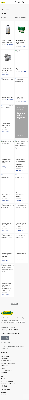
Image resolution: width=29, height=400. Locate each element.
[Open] (27, 2)
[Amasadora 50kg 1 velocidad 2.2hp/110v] (21, 212)
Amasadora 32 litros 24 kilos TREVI (6, 125)
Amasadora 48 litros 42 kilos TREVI (6, 224)
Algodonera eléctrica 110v (20, 98)
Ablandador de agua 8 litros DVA (7, 41)
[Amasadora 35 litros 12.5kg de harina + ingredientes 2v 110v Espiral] (21, 148)
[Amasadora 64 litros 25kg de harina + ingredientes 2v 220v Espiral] (7, 272)
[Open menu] (9, 2)
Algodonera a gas (7, 97)
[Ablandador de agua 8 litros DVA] (7, 29)
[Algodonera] (21, 58)
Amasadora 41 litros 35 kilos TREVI (6, 194)
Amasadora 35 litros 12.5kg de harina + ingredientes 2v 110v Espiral (20, 162)
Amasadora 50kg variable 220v (21, 254)
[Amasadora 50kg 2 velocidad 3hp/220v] (7, 242)
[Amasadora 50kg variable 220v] (21, 242)
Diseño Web (4, 348)
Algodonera (19, 69)
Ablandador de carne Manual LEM (20, 42)
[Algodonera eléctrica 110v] (21, 86)
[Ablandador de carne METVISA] (7, 58)
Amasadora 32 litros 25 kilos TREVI (6, 161)
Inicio (2, 9)
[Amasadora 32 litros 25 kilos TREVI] (7, 148)
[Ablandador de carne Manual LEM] (21, 29)
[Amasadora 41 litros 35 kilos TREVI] (7, 182)
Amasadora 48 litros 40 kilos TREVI (20, 194)
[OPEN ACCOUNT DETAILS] (19, 2)
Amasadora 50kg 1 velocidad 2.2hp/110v (21, 224)
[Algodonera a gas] (7, 86)
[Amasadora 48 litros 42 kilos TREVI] (7, 212)
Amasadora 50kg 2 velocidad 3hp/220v (7, 255)
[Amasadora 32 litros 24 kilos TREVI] (7, 113)
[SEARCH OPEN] (16, 2)
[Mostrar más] (14, 304)
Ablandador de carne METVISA (7, 69)
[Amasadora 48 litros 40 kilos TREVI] (21, 182)
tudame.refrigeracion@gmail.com (10, 333)
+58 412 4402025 (13, 330)
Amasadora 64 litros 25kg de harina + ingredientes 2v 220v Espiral (6, 286)
